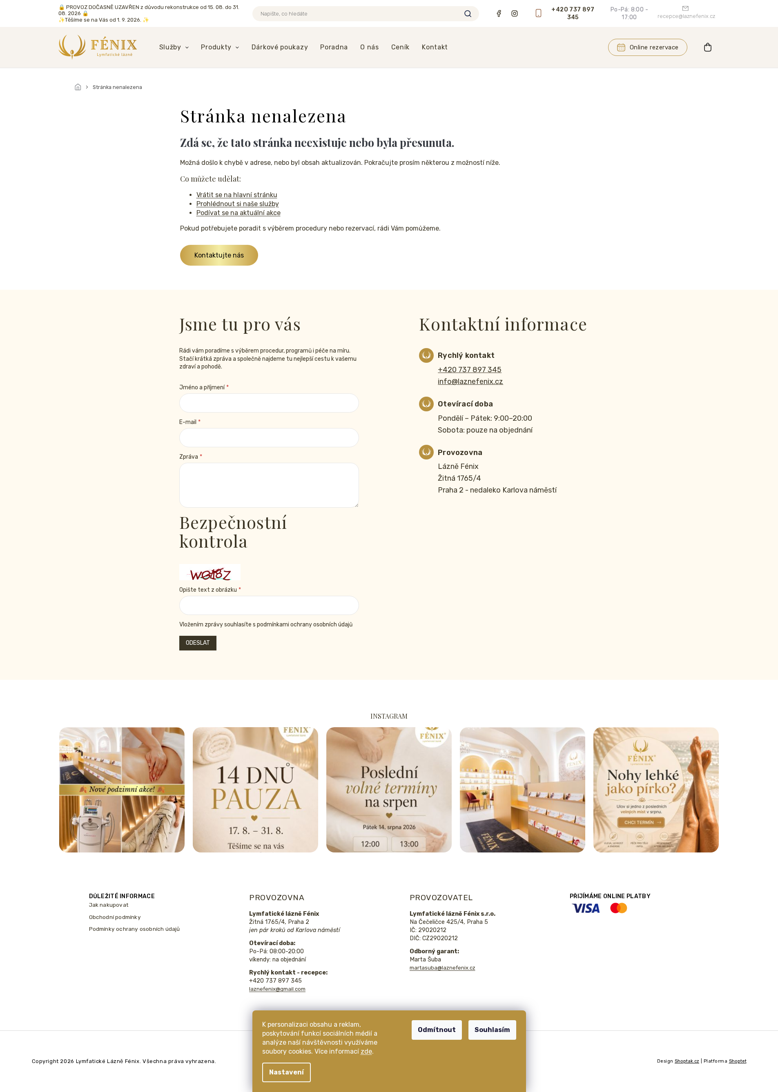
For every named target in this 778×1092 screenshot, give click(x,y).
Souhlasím (492, 1030)
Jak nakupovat (109, 904)
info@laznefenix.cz (470, 381)
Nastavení (286, 1072)
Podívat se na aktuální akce (238, 213)
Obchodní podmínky (115, 917)
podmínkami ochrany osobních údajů (304, 624)
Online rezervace (654, 47)
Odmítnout (437, 1030)
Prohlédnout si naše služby (237, 204)
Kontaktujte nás (219, 255)
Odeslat (198, 642)
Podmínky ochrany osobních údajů (134, 929)
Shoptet (738, 1061)
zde (366, 1051)
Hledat (468, 13)
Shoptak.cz (687, 1061)
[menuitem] (174, 47)
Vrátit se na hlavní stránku (236, 195)
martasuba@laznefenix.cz (442, 968)
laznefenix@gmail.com (277, 989)
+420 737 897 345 (470, 369)
